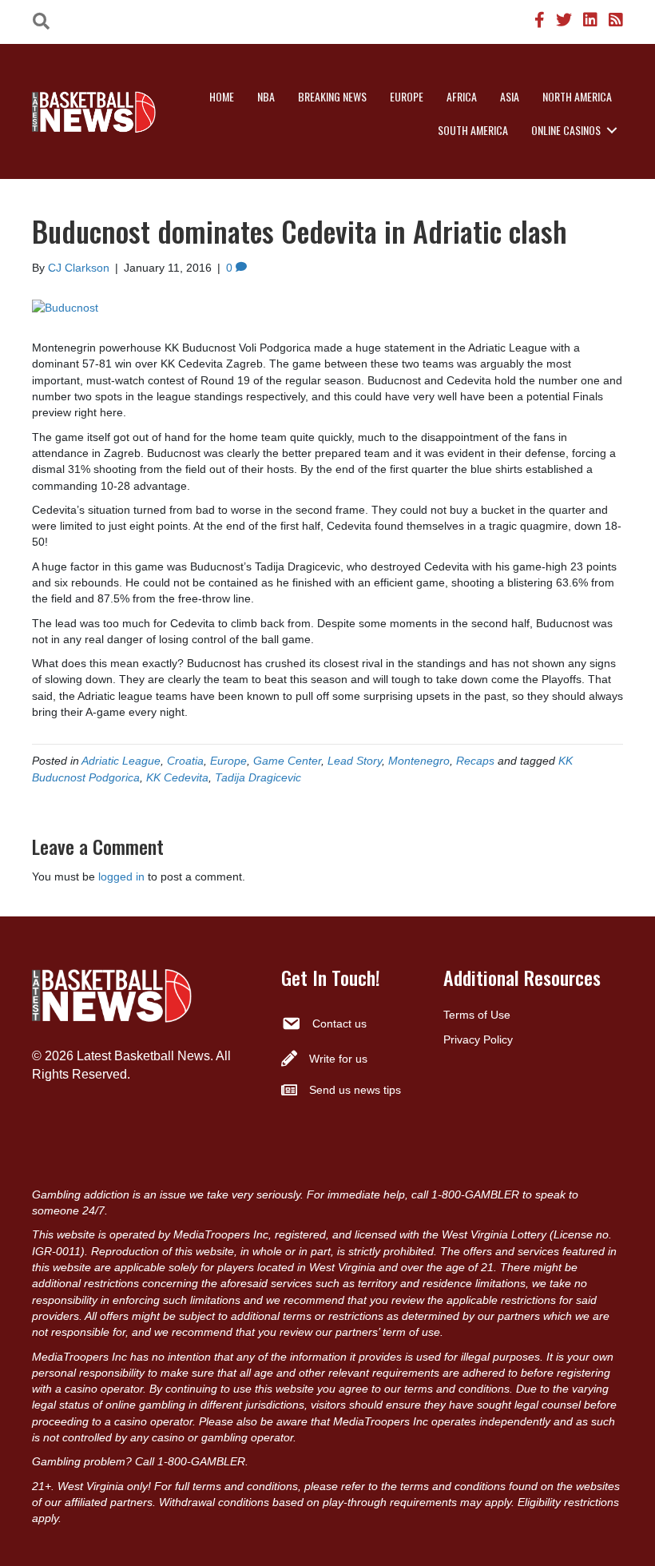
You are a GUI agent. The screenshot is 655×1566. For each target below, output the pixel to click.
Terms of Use (476, 1014)
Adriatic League (121, 760)
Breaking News (332, 96)
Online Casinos (566, 129)
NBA (266, 96)
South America (473, 129)
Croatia (185, 760)
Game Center (287, 760)
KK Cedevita (177, 777)
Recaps (475, 760)
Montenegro (419, 760)
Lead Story (355, 760)
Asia (509, 96)
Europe (406, 96)
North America (577, 96)
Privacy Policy (478, 1039)
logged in (121, 876)
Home (221, 96)
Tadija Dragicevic (258, 777)
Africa (462, 96)
